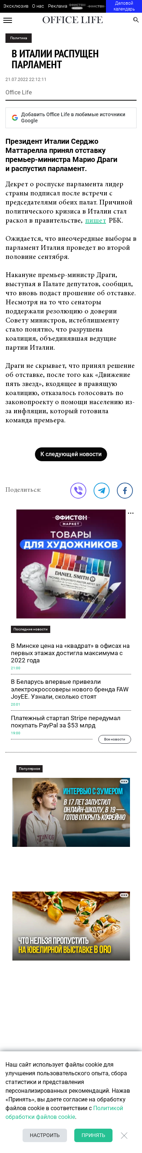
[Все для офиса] (96, 6)
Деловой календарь (124, 6)
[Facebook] (125, 490)
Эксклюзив (15, 6)
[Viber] (78, 490)
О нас (38, 6)
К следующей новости (71, 454)
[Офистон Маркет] (77, 6)
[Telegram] (101, 490)
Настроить (45, 1135)
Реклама (57, 6)
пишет (95, 220)
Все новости (114, 739)
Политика (18, 38)
